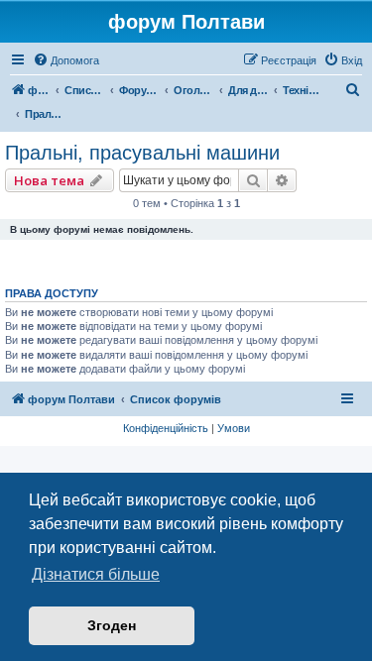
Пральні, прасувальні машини (142, 153)
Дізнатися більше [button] (96, 574)
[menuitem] (66, 60)
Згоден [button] (111, 625)
